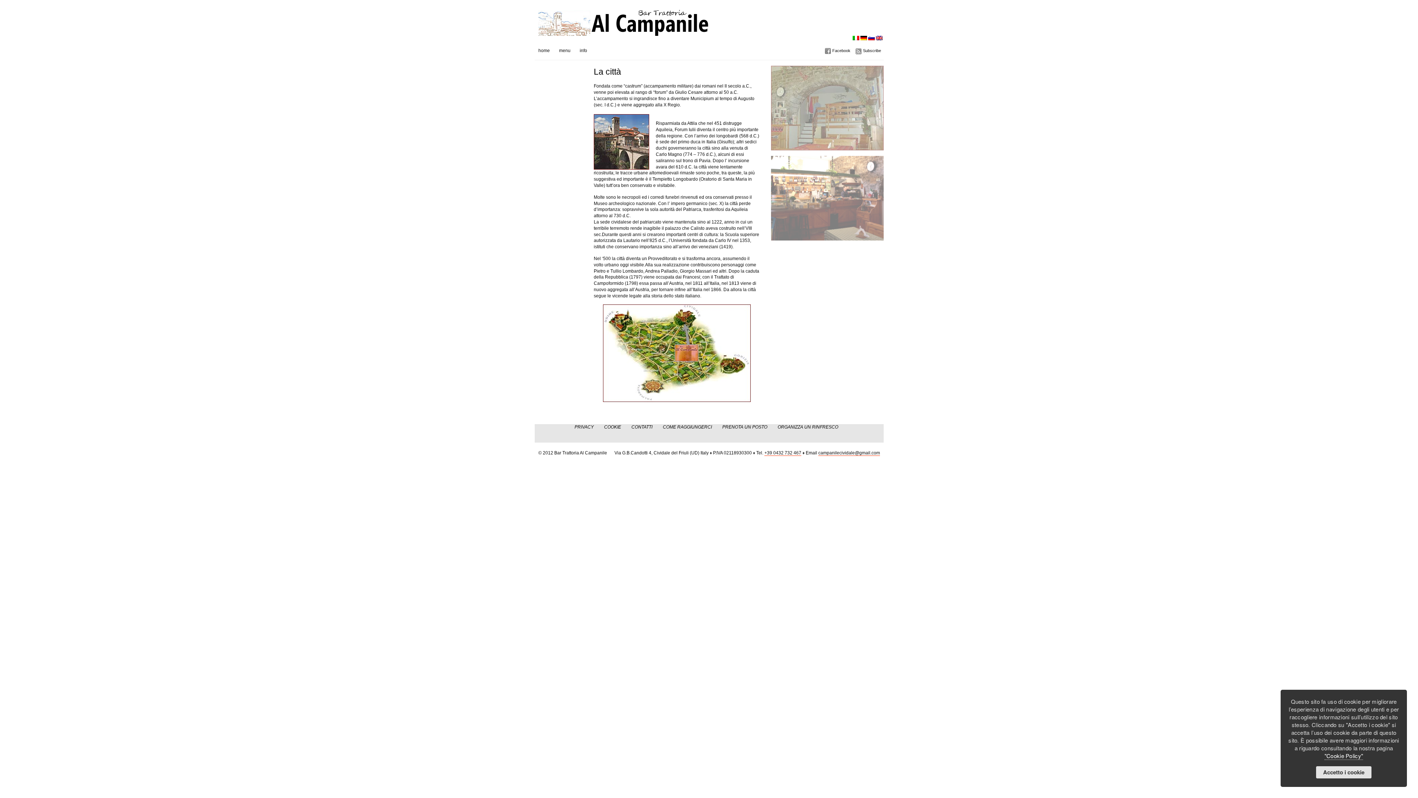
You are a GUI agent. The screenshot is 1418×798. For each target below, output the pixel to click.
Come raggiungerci (687, 427)
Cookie (612, 427)
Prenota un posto (744, 427)
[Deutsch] (863, 38)
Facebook (841, 50)
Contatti (642, 427)
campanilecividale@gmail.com (849, 453)
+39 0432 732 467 (782, 453)
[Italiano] (856, 38)
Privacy (584, 427)
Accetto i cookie (1343, 772)
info (583, 50)
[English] (879, 38)
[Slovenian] (871, 38)
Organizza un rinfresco (808, 427)
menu (565, 50)
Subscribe (872, 50)
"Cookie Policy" (1344, 756)
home (544, 50)
